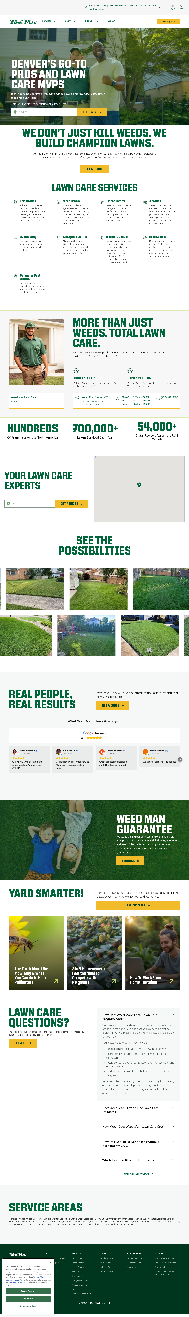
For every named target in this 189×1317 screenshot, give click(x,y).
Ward (112, 1224)
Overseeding (77, 1276)
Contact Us (132, 1267)
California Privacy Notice (19, 1283)
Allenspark (13, 1219)
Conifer (123, 1219)
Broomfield (65, 1219)
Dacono (131, 1219)
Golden (86, 1222)
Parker (80, 1224)
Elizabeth (13, 1222)
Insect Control (78, 1267)
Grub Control (77, 1289)
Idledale (136, 1222)
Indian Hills (146, 1222)
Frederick (77, 1222)
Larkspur (12, 1224)
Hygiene (128, 1222)
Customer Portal (134, 1263)
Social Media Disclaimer (165, 1263)
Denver (139, 1219)
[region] (28, 1286)
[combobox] (44, 112)
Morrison (66, 1224)
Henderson (95, 1222)
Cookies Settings (28, 1306)
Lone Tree (29, 1224)
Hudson (120, 1222)
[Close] (51, 1262)
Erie (30, 1222)
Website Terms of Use (164, 1258)
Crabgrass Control (80, 1281)
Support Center (106, 1272)
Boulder (47, 1219)
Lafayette (175, 1222)
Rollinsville (97, 1224)
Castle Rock (89, 1219)
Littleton (20, 1224)
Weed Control (78, 1263)
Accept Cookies (28, 1291)
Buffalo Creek (77, 1219)
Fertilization (77, 1258)
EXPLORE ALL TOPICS (136, 1174)
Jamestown (157, 1222)
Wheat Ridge (132, 1224)
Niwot (74, 1224)
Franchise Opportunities (54, 1258)
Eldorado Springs (166, 1219)
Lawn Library (105, 1263)
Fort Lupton (57, 1222)
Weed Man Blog (106, 1258)
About (47, 1254)
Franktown (68, 1222)
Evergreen (37, 1222)
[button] (9, 759)
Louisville (49, 1224)
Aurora (29, 1219)
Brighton (55, 1219)
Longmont (39, 1224)
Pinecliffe (88, 1224)
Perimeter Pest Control (82, 1294)
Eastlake (153, 1219)
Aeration (75, 1272)
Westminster (121, 1224)
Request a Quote (134, 1258)
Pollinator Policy (106, 1267)
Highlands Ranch (108, 1222)
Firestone (47, 1222)
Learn (102, 1254)
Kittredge (167, 1222)
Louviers (57, 1224)
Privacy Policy (161, 1267)
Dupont (146, 1219)
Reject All (28, 1299)
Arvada (22, 1219)
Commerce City (112, 1219)
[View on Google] (15, 752)
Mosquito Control (79, 1285)
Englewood (23, 1222)
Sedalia (106, 1224)
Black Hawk (38, 1219)
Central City (100, 1219)
